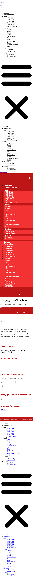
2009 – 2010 (11, 23)
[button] (16, 91)
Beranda (6, 13)
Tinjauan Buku (11, 41)
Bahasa (6, 53)
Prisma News (10, 49)
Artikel (9, 31)
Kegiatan (7, 48)
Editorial (9, 29)
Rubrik (6, 28)
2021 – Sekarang (12, 26)
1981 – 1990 (10, 19)
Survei (9, 34)
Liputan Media (11, 51)
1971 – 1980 (10, 18)
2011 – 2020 (10, 24)
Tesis (8, 39)
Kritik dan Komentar (12, 44)
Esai (8, 38)
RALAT (9, 46)
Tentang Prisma (9, 14)
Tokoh (9, 43)
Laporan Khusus (11, 36)
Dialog (9, 33)
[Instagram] (4, 363)
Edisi (5, 16)
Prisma (2, 2)
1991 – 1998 (10, 21)
